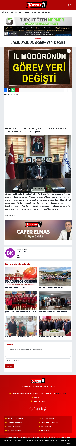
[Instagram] (38, 409)
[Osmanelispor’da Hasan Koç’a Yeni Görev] (21, 326)
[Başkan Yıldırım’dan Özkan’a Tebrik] (55, 326)
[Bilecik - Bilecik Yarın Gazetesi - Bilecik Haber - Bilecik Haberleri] (36, 5)
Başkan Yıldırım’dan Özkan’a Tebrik (51, 336)
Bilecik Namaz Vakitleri (15, 422)
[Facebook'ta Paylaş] (5, 90)
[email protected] (61, 393)
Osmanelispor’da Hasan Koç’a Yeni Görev (19, 336)
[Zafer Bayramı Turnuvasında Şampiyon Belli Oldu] (21, 300)
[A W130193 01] (38, 163)
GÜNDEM (5, 12)
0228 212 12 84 (39, 397)
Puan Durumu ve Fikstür (15, 426)
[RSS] (45, 409)
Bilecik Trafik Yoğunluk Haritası (50, 422)
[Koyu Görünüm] (68, 5)
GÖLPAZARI (52, 437)
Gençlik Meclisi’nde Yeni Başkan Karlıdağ (53, 311)
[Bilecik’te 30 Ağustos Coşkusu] (21, 276)
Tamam (69, 443)
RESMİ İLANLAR (44, 12)
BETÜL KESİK (21, 251)
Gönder (10, 366)
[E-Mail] (18, 256)
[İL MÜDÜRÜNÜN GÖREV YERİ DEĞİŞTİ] (38, 67)
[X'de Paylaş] (9, 90)
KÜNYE (67, 437)
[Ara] (71, 5)
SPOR (34, 12)
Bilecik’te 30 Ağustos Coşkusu (15, 287)
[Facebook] (31, 409)
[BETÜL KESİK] (10, 253)
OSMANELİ (44, 437)
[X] (34, 409)
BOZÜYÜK (36, 437)
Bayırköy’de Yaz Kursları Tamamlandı (51, 287)
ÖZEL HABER (24, 12)
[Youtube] (41, 409)
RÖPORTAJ (60, 437)
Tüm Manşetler (46, 426)
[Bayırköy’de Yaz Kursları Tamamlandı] (55, 276)
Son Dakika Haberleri (14, 430)
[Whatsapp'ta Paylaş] (13, 90)
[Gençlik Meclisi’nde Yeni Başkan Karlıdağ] (55, 300)
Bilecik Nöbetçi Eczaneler (16, 418)
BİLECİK (14, 12)
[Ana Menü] (5, 5)
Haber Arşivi (45, 430)
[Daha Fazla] (17, 90)
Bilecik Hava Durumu (48, 418)
